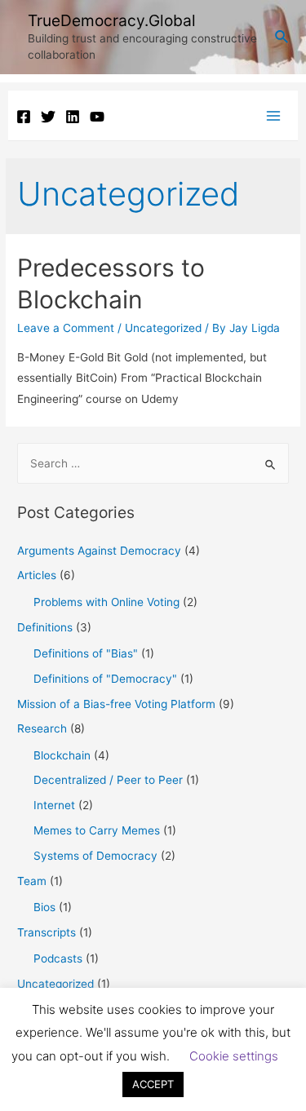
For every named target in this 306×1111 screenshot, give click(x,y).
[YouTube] (97, 116)
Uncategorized (163, 327)
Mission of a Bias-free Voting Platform (116, 703)
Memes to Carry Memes (96, 830)
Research (42, 728)
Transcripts (46, 932)
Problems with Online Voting (106, 602)
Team (32, 880)
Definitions (45, 627)
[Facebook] (23, 116)
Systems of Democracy (95, 855)
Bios (44, 907)
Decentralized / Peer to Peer (108, 779)
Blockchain (62, 755)
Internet (54, 805)
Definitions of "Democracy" (105, 678)
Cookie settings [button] (233, 1056)
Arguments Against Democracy (99, 550)
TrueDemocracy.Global (112, 20)
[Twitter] (48, 116)
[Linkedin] (72, 116)
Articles (36, 575)
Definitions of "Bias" (85, 653)
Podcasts (57, 958)
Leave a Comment (65, 327)
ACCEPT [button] (153, 1084)
